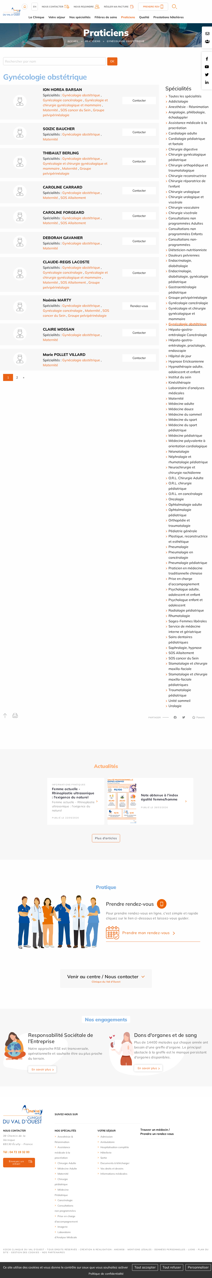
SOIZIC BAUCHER (59, 128)
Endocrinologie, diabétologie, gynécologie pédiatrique (188, 276)
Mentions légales (140, 1249)
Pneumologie (178, 547)
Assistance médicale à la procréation (62, 1152)
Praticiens (92, 41)
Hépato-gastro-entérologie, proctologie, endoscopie (187, 345)
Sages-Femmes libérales (188, 621)
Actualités (106, 766)
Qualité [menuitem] (144, 17)
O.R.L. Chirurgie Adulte (186, 478)
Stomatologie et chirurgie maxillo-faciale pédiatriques (188, 679)
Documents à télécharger (114, 1163)
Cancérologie (65, 1200)
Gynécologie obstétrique (125, 41)
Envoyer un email (16, 1162)
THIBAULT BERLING (61, 153)
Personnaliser (198, 1267)
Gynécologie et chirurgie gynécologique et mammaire (187, 313)
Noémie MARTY (57, 300)
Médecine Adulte (67, 1168)
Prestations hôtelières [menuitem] (168, 17)
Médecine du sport (183, 419)
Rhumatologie (179, 616)
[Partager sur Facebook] (175, 717)
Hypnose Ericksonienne (186, 361)
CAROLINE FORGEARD (63, 212)
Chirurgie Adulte (67, 1163)
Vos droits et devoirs (111, 1168)
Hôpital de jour (180, 356)
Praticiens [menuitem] (128, 17)
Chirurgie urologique (184, 192)
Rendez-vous (139, 306)
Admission (106, 1136)
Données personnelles (170, 1249)
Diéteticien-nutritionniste (188, 250)
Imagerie (63, 1226)
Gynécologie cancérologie (62, 100)
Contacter (139, 100)
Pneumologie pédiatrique (188, 563)
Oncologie (176, 499)
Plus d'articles (106, 838)
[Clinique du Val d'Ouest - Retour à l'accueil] (22, 1114)
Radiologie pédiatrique (186, 610)
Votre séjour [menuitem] (56, 17)
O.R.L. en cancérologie (185, 494)
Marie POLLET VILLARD (64, 354)
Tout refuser (172, 1267)
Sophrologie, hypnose (185, 648)
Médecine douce (181, 409)
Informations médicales (113, 1173)
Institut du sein (180, 377)
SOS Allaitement (73, 198)
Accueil (73, 41)
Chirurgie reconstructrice (187, 176)
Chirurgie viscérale (183, 213)
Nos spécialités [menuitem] (79, 17)
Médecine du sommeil (185, 414)
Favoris (200, 717)
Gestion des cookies (25, 1252)
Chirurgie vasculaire (184, 207)
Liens (191, 1249)
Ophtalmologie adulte (185, 504)
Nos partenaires (53, 1252)
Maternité (50, 110)
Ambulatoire (107, 1142)
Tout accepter (145, 1267)
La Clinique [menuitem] (36, 17)
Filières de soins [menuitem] (106, 17)
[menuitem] (66, 1139)
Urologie (175, 706)
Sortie (103, 1157)
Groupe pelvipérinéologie (87, 315)
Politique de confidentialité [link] (106, 1274)
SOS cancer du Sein (75, 110)
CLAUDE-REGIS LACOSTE (66, 262)
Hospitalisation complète (114, 1147)
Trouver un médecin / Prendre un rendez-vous (157, 1132)
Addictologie (178, 101)
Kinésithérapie (180, 382)
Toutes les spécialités (185, 96)
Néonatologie (179, 451)
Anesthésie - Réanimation (188, 107)
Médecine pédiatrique (185, 435)
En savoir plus (41, 1069)
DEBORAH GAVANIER (63, 237)
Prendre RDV (151, 6)
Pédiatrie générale (183, 531)
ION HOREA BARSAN (62, 89)
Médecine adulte (181, 403)
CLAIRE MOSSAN (58, 329)
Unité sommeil (179, 701)
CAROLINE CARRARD (62, 187)
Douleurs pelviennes (184, 255)
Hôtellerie (106, 1152)
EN (34, 6)
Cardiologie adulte (183, 133)
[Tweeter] (183, 717)
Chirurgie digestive (183, 149)
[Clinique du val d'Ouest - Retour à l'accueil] (11, 11)
